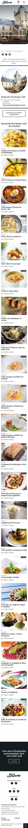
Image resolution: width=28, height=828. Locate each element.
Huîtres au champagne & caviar (11, 319)
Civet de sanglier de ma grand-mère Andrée (13, 806)
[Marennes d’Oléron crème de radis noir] (14, 335)
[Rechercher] (24, 2)
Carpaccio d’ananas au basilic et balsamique (13, 151)
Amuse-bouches (5, 808)
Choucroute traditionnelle (8, 810)
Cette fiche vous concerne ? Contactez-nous (14, 113)
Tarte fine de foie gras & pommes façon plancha (11, 494)
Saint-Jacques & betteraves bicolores (12, 407)
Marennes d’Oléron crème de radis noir (13, 348)
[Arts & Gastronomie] (7, 2)
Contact (17, 818)
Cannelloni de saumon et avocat (9, 814)
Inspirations (5, 820)
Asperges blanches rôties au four (10, 812)
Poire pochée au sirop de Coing (14, 550)
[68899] (18, 791)
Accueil (2, 51)
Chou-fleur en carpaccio (11, 236)
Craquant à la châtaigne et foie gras (13, 465)
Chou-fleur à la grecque (11, 263)
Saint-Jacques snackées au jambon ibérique (12, 436)
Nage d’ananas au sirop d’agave (14, 180)
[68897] (16, 783)
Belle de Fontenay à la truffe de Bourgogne (13, 720)
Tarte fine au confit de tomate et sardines (13, 605)
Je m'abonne (14, 761)
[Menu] (26, 825)
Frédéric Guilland (9, 155)
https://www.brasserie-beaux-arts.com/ (14, 105)
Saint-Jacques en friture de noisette (12, 378)
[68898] (12, 783)
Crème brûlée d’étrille (10, 577)
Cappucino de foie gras (10, 522)
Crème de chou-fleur (9, 291)
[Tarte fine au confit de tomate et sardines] (14, 592)
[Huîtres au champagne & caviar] (14, 306)
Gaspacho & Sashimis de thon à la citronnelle (13, 664)
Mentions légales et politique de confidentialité (11, 823)
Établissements (8, 51)
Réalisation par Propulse (6, 825)
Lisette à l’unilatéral (9, 692)
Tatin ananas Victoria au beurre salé (11, 208)
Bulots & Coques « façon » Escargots (12, 635)
